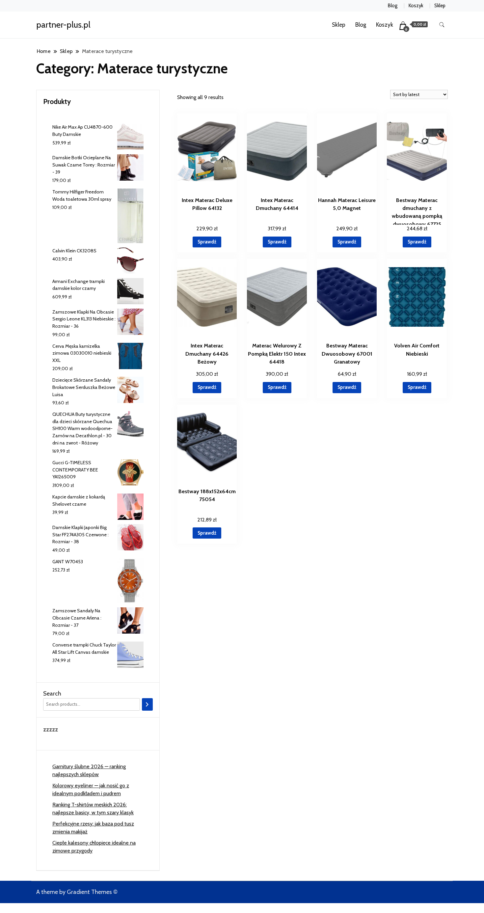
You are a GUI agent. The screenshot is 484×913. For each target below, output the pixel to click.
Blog (392, 6)
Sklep (439, 6)
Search (52, 693)
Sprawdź (207, 242)
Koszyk (416, 6)
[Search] (147, 704)
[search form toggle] (442, 25)
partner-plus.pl (63, 24)
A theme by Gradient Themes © (77, 892)
